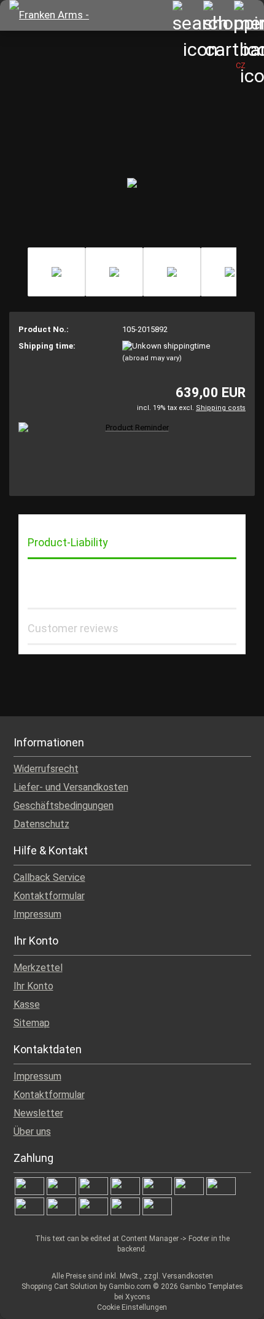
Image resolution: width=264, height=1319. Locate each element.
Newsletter (38, 1113)
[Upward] (230, 1301)
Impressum (37, 914)
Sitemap (32, 1023)
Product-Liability (68, 542)
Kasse (27, 1004)
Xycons (137, 1297)
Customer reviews (73, 628)
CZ (241, 65)
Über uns (32, 1131)
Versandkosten (187, 1276)
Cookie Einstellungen (132, 1307)
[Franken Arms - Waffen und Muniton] (58, 15)
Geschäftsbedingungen (64, 805)
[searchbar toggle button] (187, 15)
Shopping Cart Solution (59, 1286)
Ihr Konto (33, 986)
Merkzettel (38, 967)
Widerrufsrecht (46, 769)
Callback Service (49, 877)
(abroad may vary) (152, 358)
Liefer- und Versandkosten (71, 787)
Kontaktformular (49, 896)
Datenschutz (41, 824)
